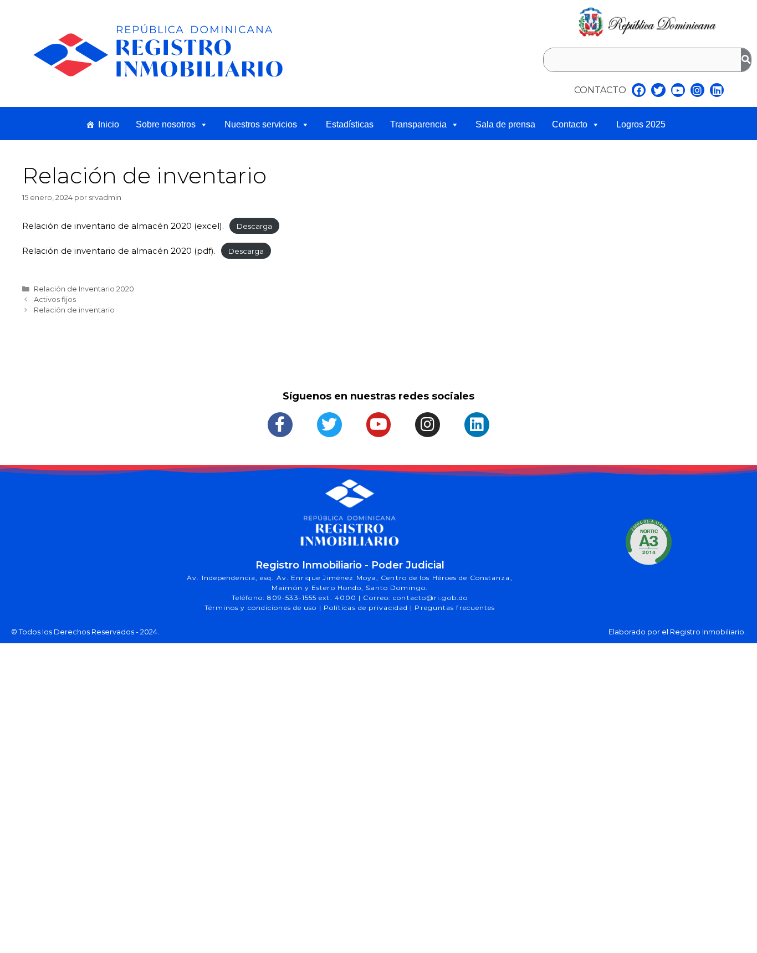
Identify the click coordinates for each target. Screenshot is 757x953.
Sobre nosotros (166, 124)
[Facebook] (639, 90)
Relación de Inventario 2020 (84, 289)
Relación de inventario (74, 310)
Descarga (254, 226)
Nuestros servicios (260, 124)
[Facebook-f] (280, 424)
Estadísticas (350, 124)
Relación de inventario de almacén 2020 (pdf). (119, 250)
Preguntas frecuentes (455, 607)
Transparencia (418, 124)
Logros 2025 (641, 124)
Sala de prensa (505, 124)
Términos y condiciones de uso (261, 607)
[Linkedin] (717, 90)
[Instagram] (697, 90)
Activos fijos (55, 299)
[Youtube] (678, 90)
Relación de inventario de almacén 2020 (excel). (123, 226)
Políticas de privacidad (367, 607)
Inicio (108, 124)
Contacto (569, 124)
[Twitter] (658, 90)
